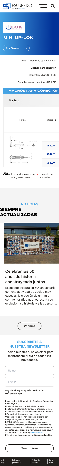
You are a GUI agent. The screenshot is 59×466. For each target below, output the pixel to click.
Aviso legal (3, 461)
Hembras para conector (43, 60)
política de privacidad (42, 435)
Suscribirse (29, 448)
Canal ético (51, 461)
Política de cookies (36, 461)
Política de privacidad (16, 461)
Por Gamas (13, 48)
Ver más (29, 326)
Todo (23, 60)
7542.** (51, 162)
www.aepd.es (36, 432)
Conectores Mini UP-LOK (42, 75)
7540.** (51, 145)
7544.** (51, 154)
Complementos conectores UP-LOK (37, 82)
